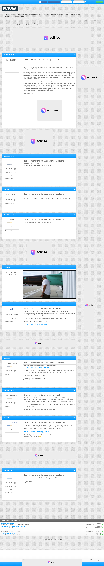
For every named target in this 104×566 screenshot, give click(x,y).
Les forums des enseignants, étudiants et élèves (36, 14)
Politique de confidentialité (85, 560)
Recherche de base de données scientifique (13, 526)
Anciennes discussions (57, 14)
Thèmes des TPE (57, 515)
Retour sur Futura (54, 2)
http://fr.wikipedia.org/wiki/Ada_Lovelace (35, 324)
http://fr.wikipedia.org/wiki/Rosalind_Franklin (36, 367)
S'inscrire (42, 2)
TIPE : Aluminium (47, 515)
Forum (7, 14)
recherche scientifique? (7, 523)
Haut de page (96, 560)
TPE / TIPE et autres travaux (72, 14)
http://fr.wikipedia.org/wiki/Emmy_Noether (36, 432)
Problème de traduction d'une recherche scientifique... (16, 530)
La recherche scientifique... (8, 533)
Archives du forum (16, 14)
